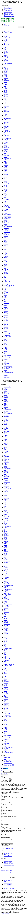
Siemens (6, 621)
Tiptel (5, 700)
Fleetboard (6, 516)
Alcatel (5, 679)
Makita (5, 673)
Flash (5, 610)
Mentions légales (7, 8)
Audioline (6, 629)
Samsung (6, 551)
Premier (5, 496)
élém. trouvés (4, 774)
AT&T (5, 744)
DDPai (5, 391)
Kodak (5, 525)
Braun (5, 680)
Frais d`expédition (8, 12)
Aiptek (5, 578)
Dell (5, 657)
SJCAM (5, 566)
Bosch (5, 634)
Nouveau (6, 480)
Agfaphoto (6, 504)
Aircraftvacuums (7, 717)
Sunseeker (6, 478)
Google (5, 464)
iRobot (5, 597)
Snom (5, 637)
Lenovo (5, 685)
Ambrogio (6, 728)
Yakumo (6, 562)
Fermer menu (7, 377)
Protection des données (9, 14)
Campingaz (6, 708)
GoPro (5, 573)
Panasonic (6, 542)
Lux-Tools (6, 472)
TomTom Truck (7, 488)
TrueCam (6, 491)
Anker (5, 437)
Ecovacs (6, 640)
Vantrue (5, 432)
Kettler (5, 495)
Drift (5, 575)
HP (4, 519)
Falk (5, 751)
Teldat (5, 632)
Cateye (5, 441)
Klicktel (5, 736)
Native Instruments (8, 648)
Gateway (6, 518)
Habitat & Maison (8, 665)
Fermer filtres (4, 773)
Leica (5, 530)
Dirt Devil (6, 638)
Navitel (5, 395)
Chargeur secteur (8, 604)
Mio (5, 392)
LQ (4, 672)
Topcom (5, 701)
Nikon (5, 539)
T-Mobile (6, 435)
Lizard (5, 731)
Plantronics (6, 705)
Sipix (5, 555)
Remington (6, 681)
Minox (5, 538)
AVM (5, 617)
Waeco (5, 709)
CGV (5, 9)
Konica (5, 527)
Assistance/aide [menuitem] (7, 11)
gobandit (6, 582)
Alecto (5, 439)
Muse (5, 448)
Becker (5, 750)
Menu (5, 24)
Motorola (6, 625)
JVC (5, 574)
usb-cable (6, 467)
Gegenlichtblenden (8, 713)
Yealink (5, 711)
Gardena (6, 608)
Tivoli (5, 644)
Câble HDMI (7, 609)
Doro (5, 626)
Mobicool (6, 707)
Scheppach (6, 476)
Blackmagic (6, 583)
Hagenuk (6, 633)
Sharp (5, 458)
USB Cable (6, 586)
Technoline (6, 462)
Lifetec (5, 531)
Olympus (6, 541)
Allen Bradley (7, 482)
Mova (5, 474)
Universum (6, 662)
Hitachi (5, 727)
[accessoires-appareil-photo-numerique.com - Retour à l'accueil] (7, 21)
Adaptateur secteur (8, 589)
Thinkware (6, 431)
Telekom (6, 622)
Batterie (5, 571)
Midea (5, 641)
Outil (5, 500)
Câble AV (6, 613)
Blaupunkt (6, 748)
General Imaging (7, 594)
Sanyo (5, 553)
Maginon (6, 533)
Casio (5, 511)
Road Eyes (6, 393)
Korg (5, 445)
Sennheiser (6, 456)
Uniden (5, 676)
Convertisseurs (7, 715)
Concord (6, 512)
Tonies (5, 487)
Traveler (5, 559)
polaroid (5, 546)
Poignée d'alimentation (9, 664)
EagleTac (6, 415)
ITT (4, 695)
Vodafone (6, 428)
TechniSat (6, 460)
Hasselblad (6, 577)
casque (5, 661)
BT (4, 433)
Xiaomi (5, 666)
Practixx (5, 475)
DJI (4, 740)
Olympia (6, 697)
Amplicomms (7, 624)
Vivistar (5, 587)
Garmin (5, 601)
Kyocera (6, 529)
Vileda (5, 598)
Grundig (6, 630)
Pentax (5, 543)
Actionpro (6, 569)
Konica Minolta (7, 526)
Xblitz (5, 399)
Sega (5, 675)
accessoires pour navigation (7, 872)
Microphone (6, 650)
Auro (5, 688)
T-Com (5, 427)
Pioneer (5, 423)
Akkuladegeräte (7, 409)
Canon (5, 510)
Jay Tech (6, 522)
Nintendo (6, 646)
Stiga (5, 732)
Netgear (5, 425)
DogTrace (6, 444)
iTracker (5, 388)
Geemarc (6, 693)
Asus (5, 652)
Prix (2, 776)
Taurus (5, 721)
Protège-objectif (7, 716)
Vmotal (5, 463)
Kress (5, 470)
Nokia (5, 614)
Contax (5, 514)
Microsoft (6, 649)
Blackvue (6, 389)
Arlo (5, 712)
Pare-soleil (6, 605)
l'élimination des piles (9, 16)
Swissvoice (6, 612)
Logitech (6, 724)
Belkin (5, 691)
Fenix (5, 742)
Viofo (5, 429)
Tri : (2, 771)
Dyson (5, 602)
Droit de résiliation (8, 10)
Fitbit (5, 669)
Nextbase (6, 396)
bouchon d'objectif (8, 413)
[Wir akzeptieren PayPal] (4, 769)
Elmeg (5, 618)
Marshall (6, 401)
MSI (5, 654)
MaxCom (6, 696)
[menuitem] (15, 8)
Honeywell (6, 419)
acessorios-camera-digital (6, 870)
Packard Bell (7, 658)
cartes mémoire (7, 593)
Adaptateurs (6, 660)
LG (4, 653)
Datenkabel (6, 739)
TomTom (6, 671)
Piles (5, 412)
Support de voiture (8, 746)
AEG (5, 616)
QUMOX (6, 567)
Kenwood (6, 499)
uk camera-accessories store (7, 848)
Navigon (6, 490)
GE (4, 677)
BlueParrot (6, 743)
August (5, 440)
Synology (6, 725)
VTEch (5, 466)
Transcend (6, 397)
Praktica (5, 547)
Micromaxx (6, 535)
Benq (5, 508)
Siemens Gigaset (7, 735)
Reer (5, 455)
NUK (5, 450)
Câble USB (6, 600)
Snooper (6, 400)
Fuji (4, 515)
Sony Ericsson (7, 596)
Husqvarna (6, 606)
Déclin (2, 913)
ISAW (5, 570)
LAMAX (6, 420)
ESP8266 (6, 405)
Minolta (5, 537)
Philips (5, 545)
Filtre (5, 484)
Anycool (6, 687)
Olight (5, 452)
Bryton (5, 404)
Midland (6, 421)
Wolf (5, 636)
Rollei (5, 550)
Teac (5, 645)
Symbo (5, 720)
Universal (6, 683)
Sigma (5, 554)
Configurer (6, 913)
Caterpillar (6, 703)
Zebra (5, 417)
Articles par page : (5, 778)
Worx (5, 479)
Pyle (5, 719)
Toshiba (5, 558)
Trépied (5, 563)
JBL (5, 403)
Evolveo (6, 565)
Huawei (5, 668)
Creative (6, 443)
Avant (5, 507)
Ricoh (5, 549)
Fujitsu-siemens (7, 468)
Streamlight (6, 459)
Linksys (5, 424)
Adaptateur (6, 486)
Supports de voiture (8, 752)
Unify (5, 436)
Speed (5, 581)
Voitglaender (7, 561)
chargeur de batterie (8, 585)
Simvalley (6, 699)
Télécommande (7, 591)
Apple (5, 656)
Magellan (6, 411)
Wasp (5, 408)
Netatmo (6, 451)
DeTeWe (6, 692)
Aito (5, 506)
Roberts (5, 723)
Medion (5, 534)
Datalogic (6, 407)
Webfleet (6, 483)
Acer (5, 502)
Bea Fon (6, 689)
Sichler (5, 642)
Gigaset (5, 620)
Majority (6, 447)
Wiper (5, 733)
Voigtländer (6, 498)
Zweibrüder (6, 416)
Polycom (6, 454)
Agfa (5, 503)
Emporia (6, 628)
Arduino (6, 492)
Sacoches (6, 684)
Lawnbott (6, 729)
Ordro (5, 579)
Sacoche (6, 590)
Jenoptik (6, 523)
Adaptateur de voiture (9, 737)
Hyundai (6, 520)
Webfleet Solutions (8, 747)
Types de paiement (8, 13)
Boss (5, 494)
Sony (5, 557)
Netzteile (6, 704)
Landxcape (6, 471)
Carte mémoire (7, 387)
